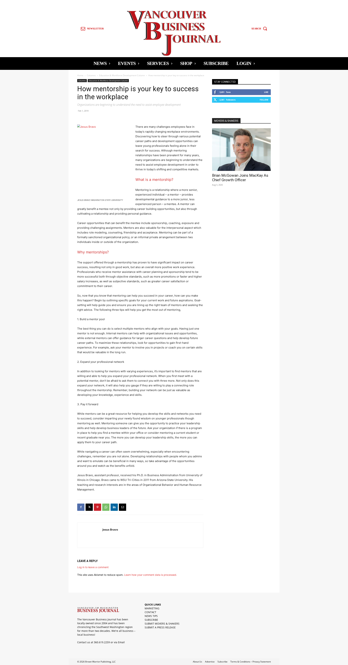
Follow (264, 99)
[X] (89, 507)
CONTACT (150, 612)
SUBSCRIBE (151, 619)
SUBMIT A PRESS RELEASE (160, 627)
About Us (197, 661)
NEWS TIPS (151, 616)
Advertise (210, 661)
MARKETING (152, 608)
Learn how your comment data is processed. (150, 574)
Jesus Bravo (110, 529)
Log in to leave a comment (93, 567)
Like (266, 92)
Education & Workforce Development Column (122, 75)
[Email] (122, 507)
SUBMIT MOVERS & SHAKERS (162, 623)
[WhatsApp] (105, 507)
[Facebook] (80, 507)
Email (121, 642)
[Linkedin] (114, 507)
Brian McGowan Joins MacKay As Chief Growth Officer (240, 177)
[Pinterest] (97, 507)
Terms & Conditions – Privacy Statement (250, 661)
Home (80, 75)
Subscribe (222, 661)
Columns (91, 75)
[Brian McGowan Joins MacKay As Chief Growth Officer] (241, 149)
